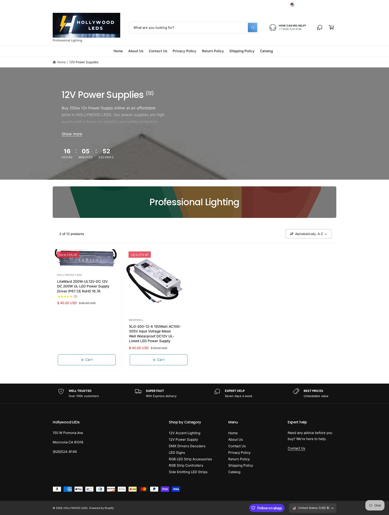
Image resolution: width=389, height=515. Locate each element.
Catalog (234, 472)
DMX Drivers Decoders (187, 446)
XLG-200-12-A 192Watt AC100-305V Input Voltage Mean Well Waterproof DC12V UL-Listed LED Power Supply (155, 333)
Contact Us (237, 446)
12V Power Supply (183, 439)
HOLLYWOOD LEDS (75, 508)
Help (251, 5)
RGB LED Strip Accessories (190, 459)
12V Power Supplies (83, 62)
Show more (72, 134)
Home (61, 62)
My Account (273, 5)
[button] (331, 27)
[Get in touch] (320, 27)
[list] (194, 393)
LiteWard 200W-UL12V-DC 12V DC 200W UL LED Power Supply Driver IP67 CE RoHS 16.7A (83, 286)
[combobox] (193, 27)
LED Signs (177, 452)
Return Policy (239, 459)
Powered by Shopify (101, 508)
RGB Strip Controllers (186, 465)
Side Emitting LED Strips (188, 472)
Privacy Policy (239, 452)
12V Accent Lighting (184, 433)
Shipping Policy (240, 465)
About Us (235, 439)
